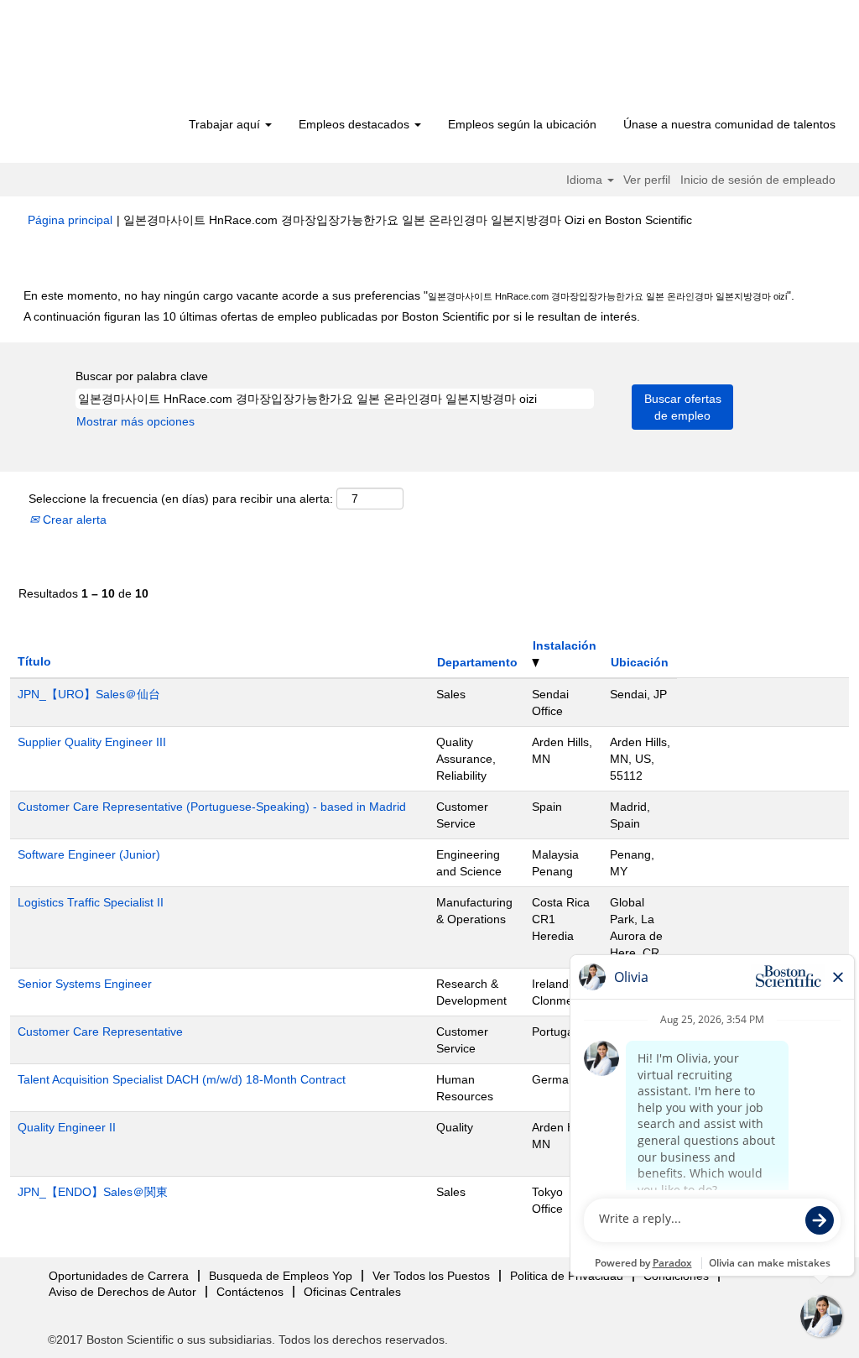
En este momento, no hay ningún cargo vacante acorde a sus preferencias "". (408, 295)
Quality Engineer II (67, 1127)
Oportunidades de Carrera (119, 1275)
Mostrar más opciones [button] (135, 421)
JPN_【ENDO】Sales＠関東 (93, 1192)
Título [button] (34, 661)
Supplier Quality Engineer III (92, 742)
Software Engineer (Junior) (89, 854)
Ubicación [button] (640, 662)
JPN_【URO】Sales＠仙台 (89, 694)
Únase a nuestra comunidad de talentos (729, 124)
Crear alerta (73, 519)
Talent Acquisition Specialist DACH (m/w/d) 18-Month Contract (182, 1079)
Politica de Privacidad (566, 1275)
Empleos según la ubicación (522, 124)
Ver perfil (646, 179)
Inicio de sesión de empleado (758, 179)
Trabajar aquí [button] (226, 124)
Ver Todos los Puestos (431, 1275)
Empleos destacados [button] (356, 124)
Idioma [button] (586, 179)
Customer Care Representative (100, 1031)
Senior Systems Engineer (85, 983)
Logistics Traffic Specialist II (91, 902)
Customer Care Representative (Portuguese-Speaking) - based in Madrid (212, 806)
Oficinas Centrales (352, 1291)
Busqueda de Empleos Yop (280, 1275)
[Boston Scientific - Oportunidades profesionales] (124, 60)
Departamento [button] (477, 662)
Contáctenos (250, 1291)
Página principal (70, 220)
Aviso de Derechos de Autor (122, 1291)
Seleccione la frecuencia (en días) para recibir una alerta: (181, 498)
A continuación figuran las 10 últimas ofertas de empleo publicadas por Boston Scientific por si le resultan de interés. (331, 316)
